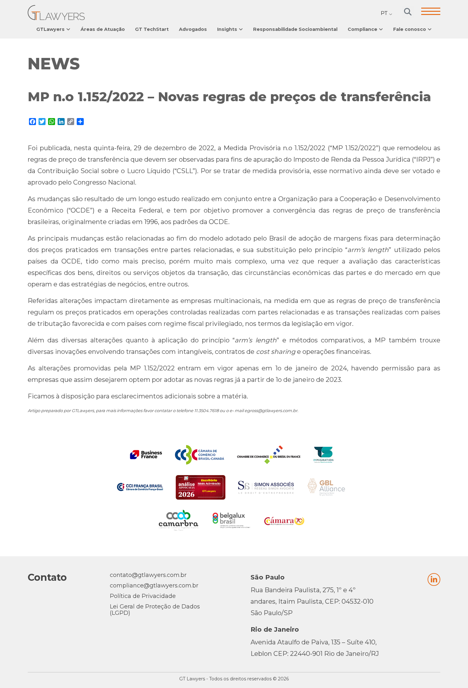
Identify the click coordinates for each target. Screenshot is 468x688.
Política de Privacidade (143, 596)
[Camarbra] (179, 520)
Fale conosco (409, 29)
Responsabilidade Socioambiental (295, 29)
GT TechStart (152, 29)
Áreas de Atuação (103, 29)
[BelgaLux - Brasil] (231, 520)
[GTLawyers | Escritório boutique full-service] (56, 12)
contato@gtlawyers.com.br (148, 575)
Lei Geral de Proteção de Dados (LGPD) (155, 609)
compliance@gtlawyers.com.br (154, 585)
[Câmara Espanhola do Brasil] (284, 520)
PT (384, 13)
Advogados (193, 29)
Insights (227, 29)
